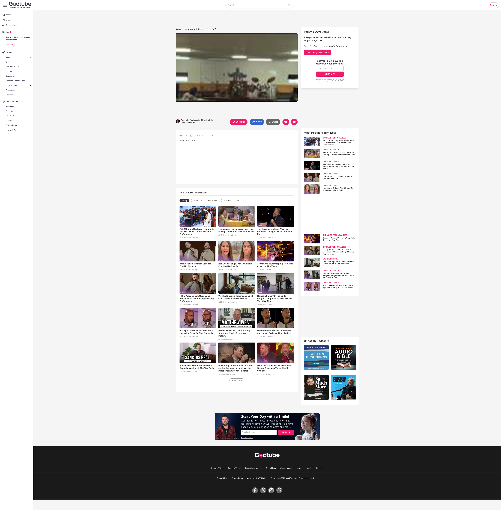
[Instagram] (271, 490)
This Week (197, 200)
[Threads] (279, 490)
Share (259, 122)
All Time (240, 200)
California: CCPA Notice (257, 478)
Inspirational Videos (253, 468)
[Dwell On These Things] (316, 357)
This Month (212, 200)
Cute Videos (271, 468)
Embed (274, 122)
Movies (299, 468)
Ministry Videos (286, 468)
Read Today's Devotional (317, 53)
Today (184, 200)
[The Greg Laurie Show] (343, 387)
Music (309, 468)
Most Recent (201, 193)
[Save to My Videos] (285, 122)
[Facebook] (255, 490)
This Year (227, 200)
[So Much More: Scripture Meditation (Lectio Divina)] (316, 387)
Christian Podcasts (316, 340)
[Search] (289, 5)
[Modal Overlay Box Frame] (330, 71)
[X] (263, 490)
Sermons (319, 468)
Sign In (10, 44)
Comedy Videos (234, 468)
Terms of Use (222, 478)
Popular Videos (217, 468)
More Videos (237, 380)
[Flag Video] (294, 122)
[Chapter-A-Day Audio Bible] (343, 357)
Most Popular (186, 193)
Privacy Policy (237, 478)
